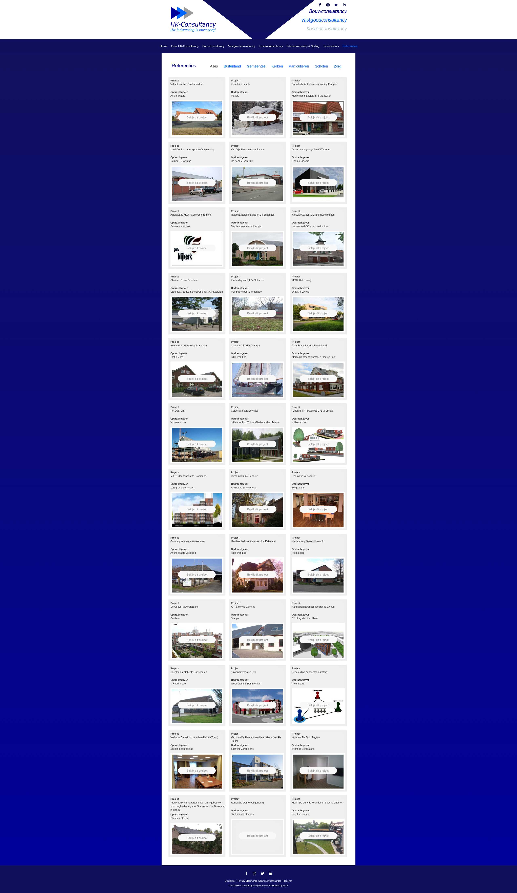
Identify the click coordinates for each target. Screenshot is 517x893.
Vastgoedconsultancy (241, 46)
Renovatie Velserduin (303, 476)
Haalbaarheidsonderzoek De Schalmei (252, 214)
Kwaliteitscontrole (240, 84)
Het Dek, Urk (177, 410)
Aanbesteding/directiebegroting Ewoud (313, 606)
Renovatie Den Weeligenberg (247, 802)
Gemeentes (256, 66)
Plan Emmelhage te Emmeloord (309, 345)
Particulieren (299, 66)
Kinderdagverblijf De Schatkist (247, 280)
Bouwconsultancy (213, 46)
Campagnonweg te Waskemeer (187, 541)
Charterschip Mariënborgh (245, 345)
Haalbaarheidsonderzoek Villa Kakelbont (253, 541)
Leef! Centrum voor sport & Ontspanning (192, 149)
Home (163, 46)
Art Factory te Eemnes (243, 606)
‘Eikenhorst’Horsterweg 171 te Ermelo (312, 410)
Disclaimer (230, 881)
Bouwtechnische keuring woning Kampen (314, 84)
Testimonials (331, 46)
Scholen (321, 66)
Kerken (277, 66)
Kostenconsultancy (271, 46)
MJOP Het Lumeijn (302, 280)
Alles (214, 66)
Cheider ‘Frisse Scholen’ (184, 280)
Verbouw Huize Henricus (244, 476)
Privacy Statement (247, 881)
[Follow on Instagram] (328, 5)
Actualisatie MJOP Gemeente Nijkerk (190, 214)
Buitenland (232, 66)
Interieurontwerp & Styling (303, 46)
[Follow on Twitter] (336, 5)
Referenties (350, 46)
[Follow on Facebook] (320, 5)
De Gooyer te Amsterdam (184, 606)
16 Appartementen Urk (243, 672)
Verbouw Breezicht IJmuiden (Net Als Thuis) (194, 737)
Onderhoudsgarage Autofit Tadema (311, 149)
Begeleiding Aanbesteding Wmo (309, 672)
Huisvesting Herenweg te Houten (188, 345)
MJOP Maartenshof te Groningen (188, 476)
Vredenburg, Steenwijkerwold (308, 541)
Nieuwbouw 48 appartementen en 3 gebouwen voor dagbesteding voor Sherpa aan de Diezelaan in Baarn (197, 806)
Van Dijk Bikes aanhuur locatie (248, 149)
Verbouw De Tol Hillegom (306, 737)
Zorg (337, 66)
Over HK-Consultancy (185, 46)
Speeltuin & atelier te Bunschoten (188, 672)
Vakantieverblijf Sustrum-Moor (186, 84)
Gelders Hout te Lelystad (244, 410)
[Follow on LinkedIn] (344, 5)
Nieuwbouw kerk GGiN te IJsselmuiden (313, 214)
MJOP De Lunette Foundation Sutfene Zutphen (317, 802)
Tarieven (288, 881)
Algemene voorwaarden (269, 881)
